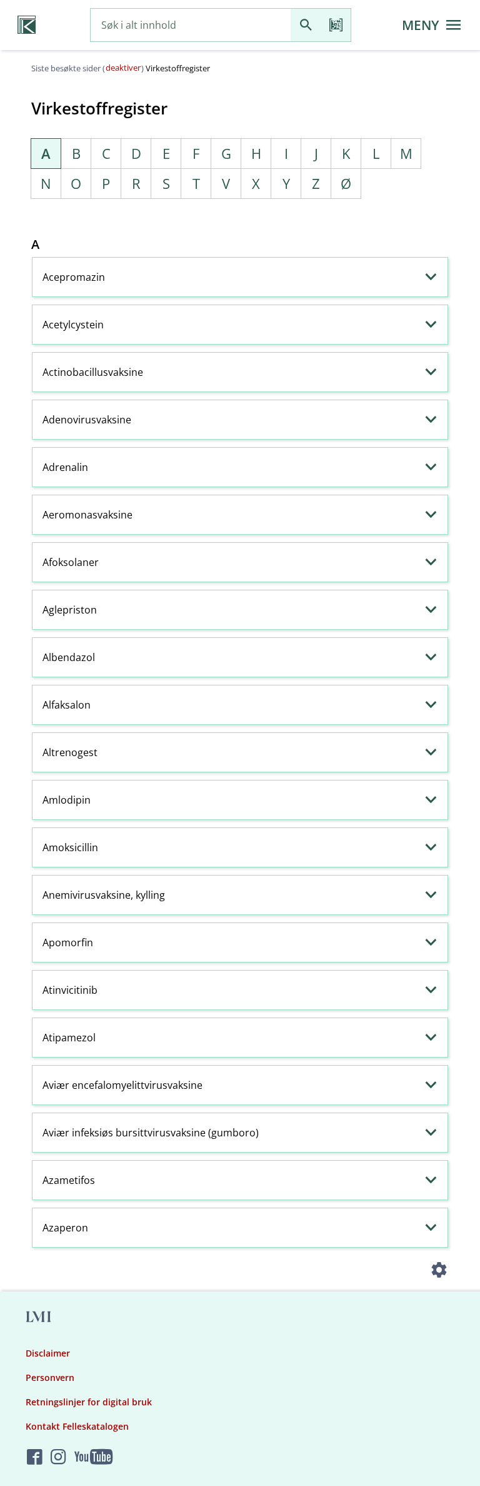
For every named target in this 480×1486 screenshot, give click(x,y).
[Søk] (306, 25)
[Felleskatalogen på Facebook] (34, 1457)
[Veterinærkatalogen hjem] (26, 25)
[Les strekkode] (336, 25)
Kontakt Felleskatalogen (77, 1426)
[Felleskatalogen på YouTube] (93, 1457)
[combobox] (191, 25)
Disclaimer (48, 1353)
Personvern (50, 1377)
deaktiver (123, 67)
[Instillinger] (439, 1271)
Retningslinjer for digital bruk (89, 1402)
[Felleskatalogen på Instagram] (58, 1457)
